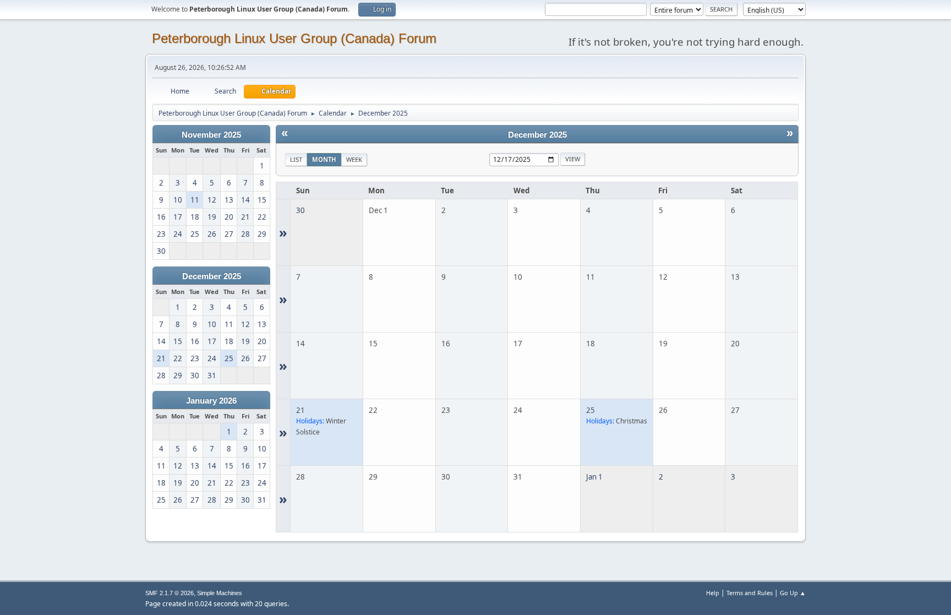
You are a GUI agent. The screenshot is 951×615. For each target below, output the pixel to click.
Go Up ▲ (793, 593)
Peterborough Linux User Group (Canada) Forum (294, 38)
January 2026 (211, 400)
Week (354, 159)
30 (300, 210)
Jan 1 (594, 477)
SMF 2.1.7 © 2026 (169, 593)
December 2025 (211, 276)
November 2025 (211, 134)
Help (712, 593)
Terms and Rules (749, 593)
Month (324, 159)
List (296, 159)
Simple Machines (219, 593)
